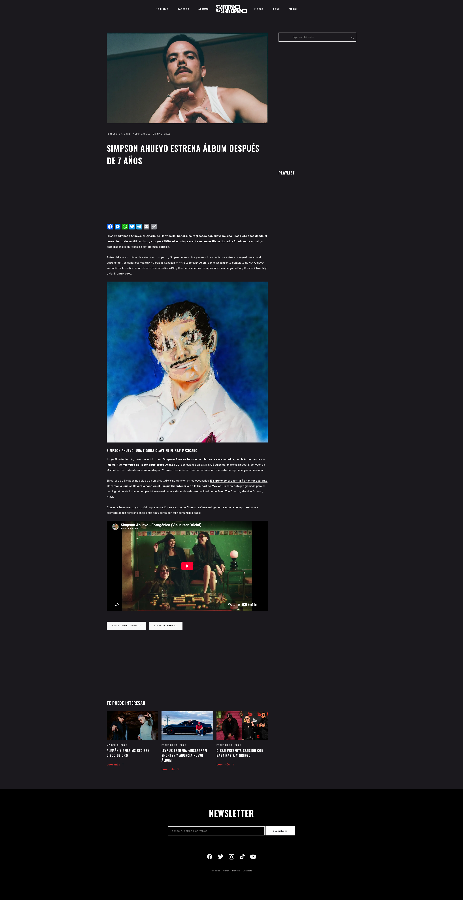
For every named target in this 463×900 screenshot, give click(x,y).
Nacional (164, 134)
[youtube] (253, 856)
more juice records (126, 625)
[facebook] (209, 856)
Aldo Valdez (142, 134)
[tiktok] (242, 856)
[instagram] (231, 856)
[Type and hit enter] (352, 37)
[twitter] (220, 856)
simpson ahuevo (165, 625)
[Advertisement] (187, 195)
